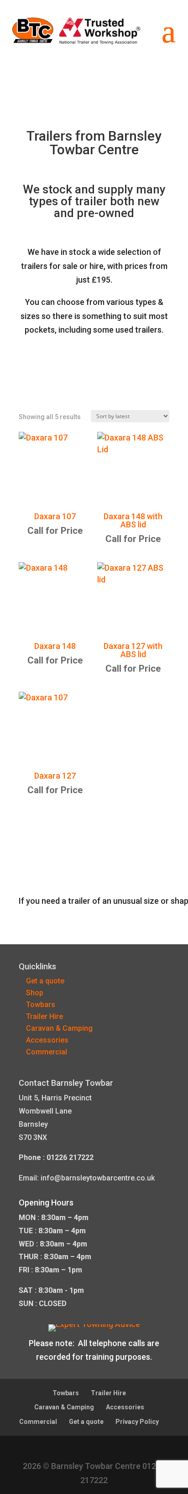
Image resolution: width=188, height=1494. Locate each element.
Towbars (40, 1004)
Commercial (46, 1052)
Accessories (47, 1040)
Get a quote (45, 981)
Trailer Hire (44, 1016)
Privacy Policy (137, 1421)
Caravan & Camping (59, 1028)
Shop (34, 992)
